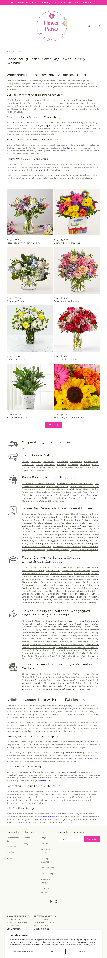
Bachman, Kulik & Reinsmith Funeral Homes (59, 517)
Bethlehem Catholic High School (39, 597)
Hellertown (85, 464)
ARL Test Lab (53, 570)
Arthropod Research (45, 585)
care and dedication (44, 170)
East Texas (49, 464)
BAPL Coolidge (85, 588)
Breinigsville (62, 461)
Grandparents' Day (13, 839)
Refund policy (47, 873)
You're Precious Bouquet (66, 359)
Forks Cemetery (90, 546)
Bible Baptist (83, 641)
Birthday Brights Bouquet (67, 243)
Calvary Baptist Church (72, 644)
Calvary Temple (90, 650)
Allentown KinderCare (61, 579)
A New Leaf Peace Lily (17, 417)
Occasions (11, 847)
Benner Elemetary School (69, 591)
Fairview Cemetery (84, 543)
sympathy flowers (55, 125)
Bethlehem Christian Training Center (51, 638)
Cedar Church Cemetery (53, 529)
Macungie (52, 467)
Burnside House (62, 602)
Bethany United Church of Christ (72, 629)
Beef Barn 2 (50, 591)
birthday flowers (92, 758)
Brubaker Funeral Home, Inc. (37, 526)
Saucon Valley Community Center (67, 686)
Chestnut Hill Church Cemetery (37, 534)
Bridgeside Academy (87, 597)
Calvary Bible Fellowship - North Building (77, 647)
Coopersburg (28, 464)
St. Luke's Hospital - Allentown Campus (55, 498)
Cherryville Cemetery (87, 532)
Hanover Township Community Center (73, 680)
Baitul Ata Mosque (31, 629)
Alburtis (25, 461)
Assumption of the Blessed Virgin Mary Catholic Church (69, 626)
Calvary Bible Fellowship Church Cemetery (76, 526)
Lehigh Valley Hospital (57, 486)
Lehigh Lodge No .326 (62, 683)
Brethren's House (66, 597)
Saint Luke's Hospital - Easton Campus (79, 492)
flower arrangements (45, 816)
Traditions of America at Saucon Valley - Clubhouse (65, 689)
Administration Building (61, 573)
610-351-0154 (13, 925)
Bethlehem (48, 461)
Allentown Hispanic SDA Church (81, 621)
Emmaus (61, 464)
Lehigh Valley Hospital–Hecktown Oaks (56, 489)
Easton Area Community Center (37, 680)
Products (11, 852)
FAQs (43, 837)
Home (9, 52)
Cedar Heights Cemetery (79, 529)
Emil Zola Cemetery (78, 540)
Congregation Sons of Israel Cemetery (72, 534)
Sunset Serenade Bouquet (67, 301)
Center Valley (91, 461)
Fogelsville (73, 464)
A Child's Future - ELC (69, 567)
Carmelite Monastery (32, 653)
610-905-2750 (41, 925)
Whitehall (39, 470)
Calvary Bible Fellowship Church (38, 650)
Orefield (79, 467)
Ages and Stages (82, 573)
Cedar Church (35, 656)
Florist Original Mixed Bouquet (69, 417)
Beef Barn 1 (37, 591)
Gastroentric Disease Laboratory (38, 483)
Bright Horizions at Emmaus (36, 599)
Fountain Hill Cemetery (33, 549)
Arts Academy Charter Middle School (75, 585)
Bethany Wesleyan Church (61, 632)
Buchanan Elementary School (37, 602)
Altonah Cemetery (79, 514)
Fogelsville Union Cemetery (67, 546)
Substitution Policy (46, 881)
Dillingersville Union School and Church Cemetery (59, 537)
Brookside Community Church (45, 644)
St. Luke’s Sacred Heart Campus (48, 501)
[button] (5, 26)
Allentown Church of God (48, 621)
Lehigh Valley (38, 467)
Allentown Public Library (86, 579)
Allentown (36, 461)
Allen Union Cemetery (59, 514)
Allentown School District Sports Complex (44, 582)
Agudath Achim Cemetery (34, 514)
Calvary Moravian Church (68, 650)
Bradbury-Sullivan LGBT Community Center (75, 674)
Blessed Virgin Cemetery (58, 523)
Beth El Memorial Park (67, 520)
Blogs (26, 843)
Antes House (74, 582)
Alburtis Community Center (36, 674)
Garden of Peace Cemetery (84, 549)
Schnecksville (91, 467)
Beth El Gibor (48, 629)
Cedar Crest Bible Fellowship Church (61, 656)
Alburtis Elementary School (35, 579)
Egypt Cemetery (59, 540)
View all (53, 425)
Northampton (66, 467)
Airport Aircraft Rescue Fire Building (79, 576)
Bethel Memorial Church (44, 635)
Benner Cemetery (43, 520)
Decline (81, 951)
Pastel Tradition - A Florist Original (24, 243)
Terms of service (45, 890)
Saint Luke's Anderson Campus (44, 492)
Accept (52, 951)
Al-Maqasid (27, 621)
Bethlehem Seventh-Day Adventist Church (55, 641)
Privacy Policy (89, 944)
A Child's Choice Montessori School (39, 567)
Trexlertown (27, 470)
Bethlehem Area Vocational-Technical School (73, 594)
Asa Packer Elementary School (62, 588)
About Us (11, 858)
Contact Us (46, 843)
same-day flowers (64, 148)
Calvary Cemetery (30, 529)
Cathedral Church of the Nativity (59, 653)
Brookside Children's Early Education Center (75, 599)
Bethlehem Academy (33, 594)
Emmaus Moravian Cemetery (58, 543)
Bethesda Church (67, 635)
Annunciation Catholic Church (37, 624)
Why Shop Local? (45, 851)
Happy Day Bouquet (16, 359)
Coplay (39, 464)
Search (27, 837)
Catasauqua (76, 461)
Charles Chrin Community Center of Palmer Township (48, 677)
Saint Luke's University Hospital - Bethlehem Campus (49, 495)
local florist (45, 781)
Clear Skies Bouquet (16, 301)
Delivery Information (46, 860)
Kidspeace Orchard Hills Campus (75, 483)
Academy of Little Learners (76, 570)
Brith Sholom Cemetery (85, 523)
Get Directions (14, 929)
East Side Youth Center (87, 677)
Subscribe (92, 839)
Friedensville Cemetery (58, 549)
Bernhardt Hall (91, 591)
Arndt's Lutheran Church (68, 624)
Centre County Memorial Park (59, 532)
